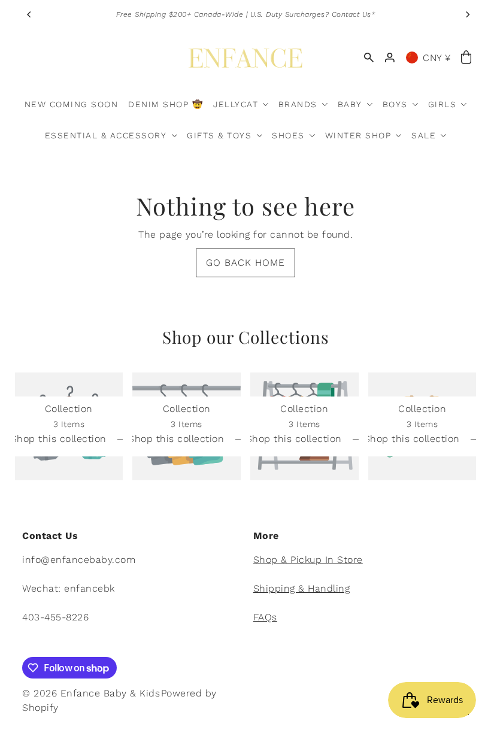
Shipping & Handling (301, 588)
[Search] (368, 57)
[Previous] (30, 14)
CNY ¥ (437, 57)
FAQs (265, 617)
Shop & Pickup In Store (308, 559)
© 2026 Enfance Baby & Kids (91, 693)
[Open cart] (466, 58)
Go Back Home (245, 262)
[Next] (467, 14)
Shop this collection (60, 439)
